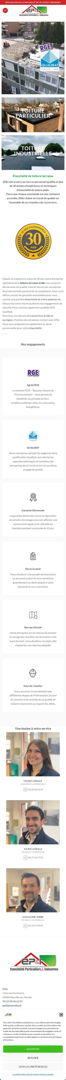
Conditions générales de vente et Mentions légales (33, 1074)
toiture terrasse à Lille (32, 282)
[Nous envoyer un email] (25, 789)
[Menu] (5, 10)
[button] (61, 1014)
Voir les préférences (33, 1066)
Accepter (33, 1049)
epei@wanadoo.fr (12, 1005)
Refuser (33, 1057)
